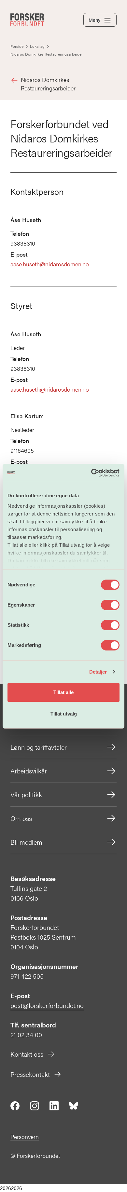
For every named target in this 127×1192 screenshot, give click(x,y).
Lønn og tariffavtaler (38, 747)
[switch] (110, 605)
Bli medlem (26, 842)
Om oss (21, 818)
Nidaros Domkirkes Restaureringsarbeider (48, 83)
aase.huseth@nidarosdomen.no (49, 264)
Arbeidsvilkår (28, 770)
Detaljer (98, 672)
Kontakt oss (26, 1054)
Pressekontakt (30, 1074)
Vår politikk (26, 794)
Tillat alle (63, 692)
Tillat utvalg (63, 714)
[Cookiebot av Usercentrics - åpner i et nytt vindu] (91, 473)
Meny (94, 19)
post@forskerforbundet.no (47, 1005)
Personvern (24, 1136)
